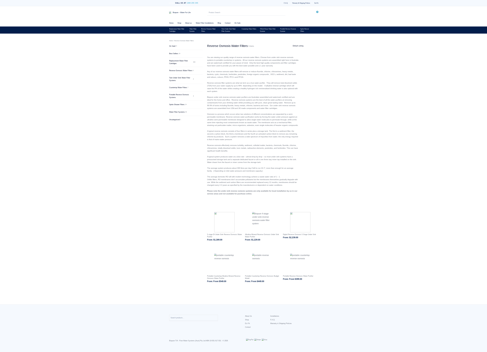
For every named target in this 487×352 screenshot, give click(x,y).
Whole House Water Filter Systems (268, 30)
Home (171, 40)
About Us (248, 316)
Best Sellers (173, 54)
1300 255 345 (192, 3)
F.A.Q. (272, 320)
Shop (247, 320)
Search (215, 318)
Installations (274, 316)
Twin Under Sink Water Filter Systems (228, 30)
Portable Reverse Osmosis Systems (288, 30)
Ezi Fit (247, 323)
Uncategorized (174, 120)
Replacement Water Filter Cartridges (176, 30)
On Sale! (172, 46)
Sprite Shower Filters (304, 30)
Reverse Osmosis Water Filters (208, 30)
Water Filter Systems (192, 30)
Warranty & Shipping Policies (281, 323)
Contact (248, 327)
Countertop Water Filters (249, 29)
